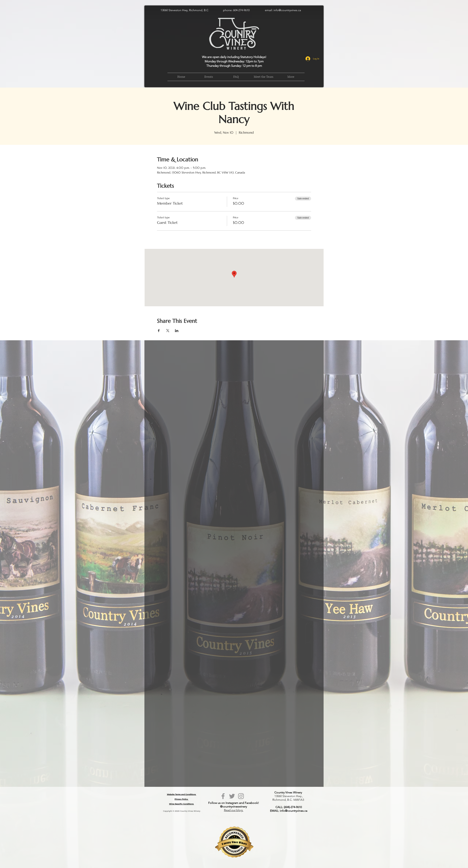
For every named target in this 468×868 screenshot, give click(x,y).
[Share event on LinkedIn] (176, 330)
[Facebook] (223, 796)
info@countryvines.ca (287, 10)
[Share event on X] (167, 330)
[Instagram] (241, 796)
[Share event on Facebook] (159, 330)
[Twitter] (232, 796)
